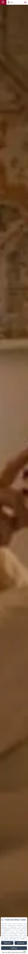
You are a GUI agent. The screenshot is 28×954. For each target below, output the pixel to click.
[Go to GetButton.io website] (24, 952)
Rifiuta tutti (7, 943)
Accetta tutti (20, 943)
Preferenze (14, 948)
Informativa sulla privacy (11, 940)
